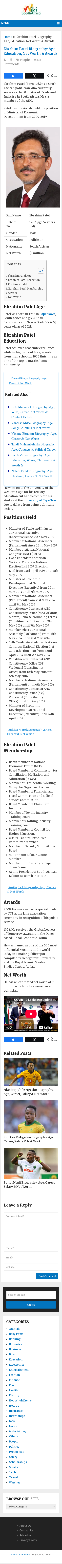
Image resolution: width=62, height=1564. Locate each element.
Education (15, 1359)
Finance (14, 1380)
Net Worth (14, 297)
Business (15, 1349)
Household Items (20, 1400)
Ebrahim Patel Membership (25, 288)
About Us (25, 1525)
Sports (13, 1467)
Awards (13, 292)
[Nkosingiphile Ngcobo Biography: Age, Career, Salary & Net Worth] (31, 1072)
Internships (17, 1416)
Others (13, 1436)
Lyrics (13, 1426)
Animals (14, 1328)
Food (12, 1385)
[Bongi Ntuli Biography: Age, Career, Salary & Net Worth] (31, 1163)
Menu (5, 23)
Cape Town (47, 314)
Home (8, 37)
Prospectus (16, 1451)
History (14, 1395)
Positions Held (17, 284)
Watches (14, 1482)
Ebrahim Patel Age (19, 275)
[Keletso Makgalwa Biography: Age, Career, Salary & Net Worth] (31, 1116)
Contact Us (26, 1530)
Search (31, 1304)
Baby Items (16, 1333)
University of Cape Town (40, 500)
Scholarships (18, 1462)
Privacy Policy (28, 1540)
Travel (13, 1477)
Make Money (17, 1431)
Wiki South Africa (20, 1554)
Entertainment (19, 1369)
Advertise (25, 1535)
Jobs (12, 1421)
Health (13, 1390)
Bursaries (15, 1344)
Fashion (14, 1374)
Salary (13, 1457)
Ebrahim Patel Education (24, 280)
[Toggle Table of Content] (39, 271)
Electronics (16, 1364)
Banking (15, 1339)
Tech (12, 1472)
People (25, 60)
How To (14, 1405)
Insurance (16, 1410)
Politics (14, 1446)
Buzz (12, 1354)
